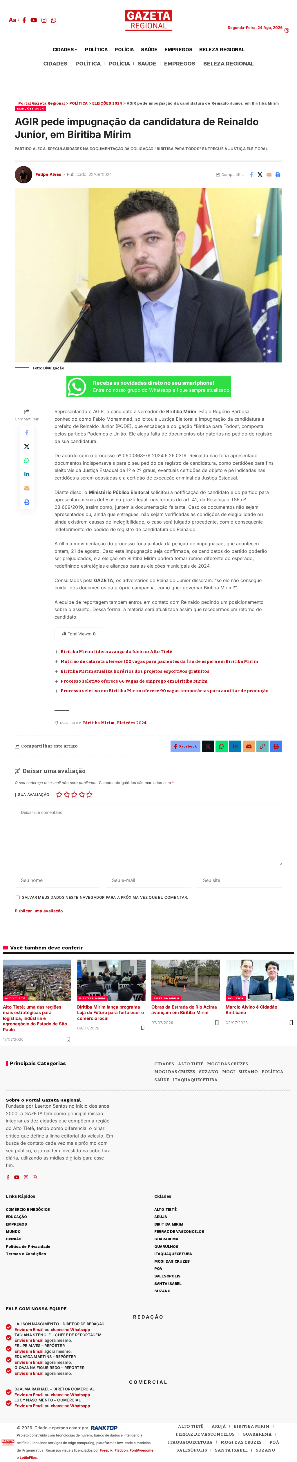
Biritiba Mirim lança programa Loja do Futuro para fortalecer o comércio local (110, 1012)
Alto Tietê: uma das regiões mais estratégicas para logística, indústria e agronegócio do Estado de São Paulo (35, 1018)
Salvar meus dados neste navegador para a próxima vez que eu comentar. (105, 897)
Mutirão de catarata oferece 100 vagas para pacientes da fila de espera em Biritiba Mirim (159, 661)
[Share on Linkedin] (27, 474)
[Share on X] (260, 174)
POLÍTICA (88, 64)
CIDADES (55, 64)
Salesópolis (191, 1450)
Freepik (106, 1450)
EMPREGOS (179, 64)
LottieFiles (28, 1457)
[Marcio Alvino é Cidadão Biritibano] (260, 980)
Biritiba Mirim (181, 411)
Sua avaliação (34, 795)
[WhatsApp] (54, 20)
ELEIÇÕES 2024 (30, 108)
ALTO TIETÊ (15, 998)
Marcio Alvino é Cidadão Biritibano (251, 1010)
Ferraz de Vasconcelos (205, 1434)
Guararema (257, 1434)
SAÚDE (147, 64)
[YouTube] (34, 20)
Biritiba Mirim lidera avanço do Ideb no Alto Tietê (116, 651)
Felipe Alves (48, 174)
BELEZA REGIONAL (228, 64)
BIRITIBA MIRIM (92, 998)
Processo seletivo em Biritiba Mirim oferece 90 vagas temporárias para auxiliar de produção (165, 690)
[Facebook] (24, 20)
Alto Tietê (190, 1064)
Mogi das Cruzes (174, 1071)
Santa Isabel (231, 1450)
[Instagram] (44, 20)
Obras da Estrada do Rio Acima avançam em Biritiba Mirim (184, 1010)
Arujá (218, 1426)
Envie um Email (29, 1329)
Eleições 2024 (131, 723)
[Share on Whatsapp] (27, 460)
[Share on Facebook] (251, 174)
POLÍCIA (119, 64)
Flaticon (121, 1450)
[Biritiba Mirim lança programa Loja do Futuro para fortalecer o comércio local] (111, 980)
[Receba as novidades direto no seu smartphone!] (76, 386)
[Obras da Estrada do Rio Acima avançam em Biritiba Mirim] (185, 980)
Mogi (228, 1071)
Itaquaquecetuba (190, 1442)
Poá (274, 1442)
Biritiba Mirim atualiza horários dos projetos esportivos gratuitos (135, 671)
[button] (13, 20)
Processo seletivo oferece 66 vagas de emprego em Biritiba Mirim (134, 681)
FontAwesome (141, 1450)
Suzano (208, 1071)
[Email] (269, 174)
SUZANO (248, 1071)
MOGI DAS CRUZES (227, 1064)
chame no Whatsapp (70, 1329)
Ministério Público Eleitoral (119, 492)
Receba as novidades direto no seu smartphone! (153, 383)
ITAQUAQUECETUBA (195, 1079)
